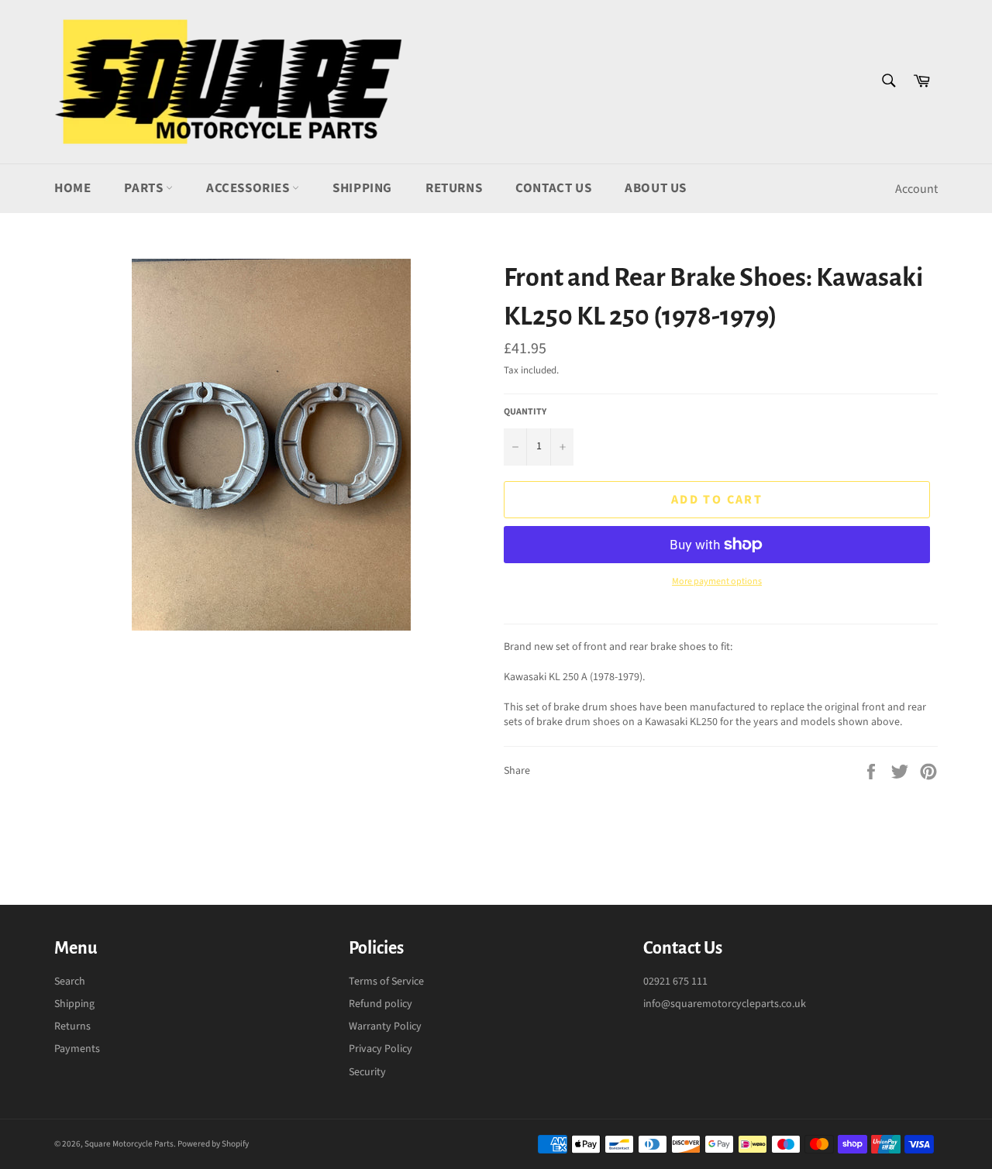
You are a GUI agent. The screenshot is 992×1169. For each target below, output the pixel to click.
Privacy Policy (380, 1049)
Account (916, 189)
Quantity (525, 412)
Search (69, 981)
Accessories (249, 188)
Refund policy (380, 1004)
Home (72, 188)
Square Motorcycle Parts (129, 1144)
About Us (656, 188)
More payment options (717, 582)
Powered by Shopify (213, 1144)
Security (367, 1072)
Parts (145, 188)
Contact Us (553, 188)
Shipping (362, 188)
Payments (77, 1049)
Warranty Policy (385, 1026)
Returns (453, 188)
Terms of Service (386, 981)
